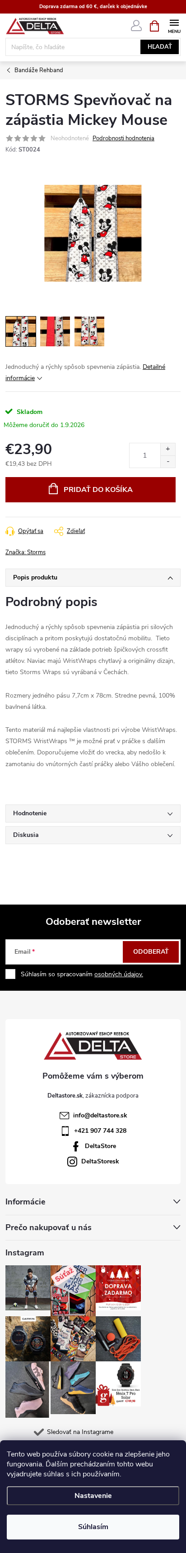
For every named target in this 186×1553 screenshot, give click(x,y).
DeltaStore (100, 1146)
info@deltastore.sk (100, 1115)
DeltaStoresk (100, 1161)
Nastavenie (93, 1496)
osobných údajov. (118, 974)
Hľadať (160, 47)
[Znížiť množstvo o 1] (167, 461)
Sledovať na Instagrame (80, 1432)
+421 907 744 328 (100, 1130)
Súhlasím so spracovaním (82, 974)
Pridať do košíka (98, 490)
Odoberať (151, 951)
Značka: (25, 552)
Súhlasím (93, 1527)
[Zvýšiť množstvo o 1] (167, 449)
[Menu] (174, 25)
